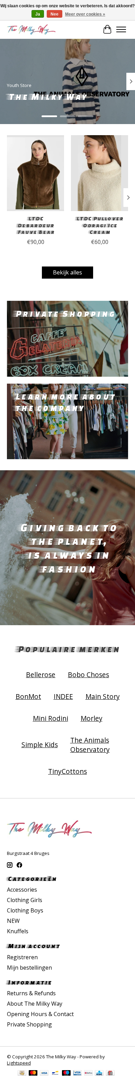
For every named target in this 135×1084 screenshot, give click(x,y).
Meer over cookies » (85, 14)
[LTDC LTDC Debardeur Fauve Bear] (35, 173)
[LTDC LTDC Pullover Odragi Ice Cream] (99, 173)
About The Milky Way (34, 1003)
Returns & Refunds (31, 993)
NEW (13, 921)
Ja (37, 14)
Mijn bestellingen (29, 967)
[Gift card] (110, 1073)
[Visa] (44, 1073)
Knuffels (17, 931)
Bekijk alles (67, 272)
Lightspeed (19, 1063)
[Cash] (22, 1073)
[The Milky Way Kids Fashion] (31, 29)
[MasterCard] (33, 1073)
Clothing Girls (24, 900)
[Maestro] (66, 1073)
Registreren (22, 957)
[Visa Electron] (77, 1073)
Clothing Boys (25, 910)
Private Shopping (29, 1024)
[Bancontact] (55, 1073)
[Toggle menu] (121, 29)
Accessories (22, 889)
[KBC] (99, 1073)
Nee (54, 14)
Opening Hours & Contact (40, 1014)
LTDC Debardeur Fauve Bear (35, 225)
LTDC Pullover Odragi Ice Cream (99, 225)
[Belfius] (88, 1073)
